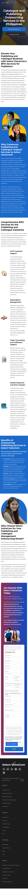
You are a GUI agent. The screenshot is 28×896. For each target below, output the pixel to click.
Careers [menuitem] (4, 830)
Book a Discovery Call (14, 29)
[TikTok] (19, 769)
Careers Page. (13, 650)
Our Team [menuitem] (4, 820)
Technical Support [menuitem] (6, 803)
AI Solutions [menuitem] (5, 806)
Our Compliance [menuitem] (6, 827)
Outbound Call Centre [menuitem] (7, 793)
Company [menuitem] (4, 812)
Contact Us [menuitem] (4, 878)
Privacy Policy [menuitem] (22, 780)
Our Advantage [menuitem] (5, 823)
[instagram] (11, 769)
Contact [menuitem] (4, 860)
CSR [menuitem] (3, 833)
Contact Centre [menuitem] (5, 790)
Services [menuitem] (4, 785)
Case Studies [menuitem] (5, 844)
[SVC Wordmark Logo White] (8, 2)
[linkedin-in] (8, 769)
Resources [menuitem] (5, 840)
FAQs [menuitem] (3, 854)
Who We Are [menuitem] (5, 817)
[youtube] (15, 769)
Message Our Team (14, 34)
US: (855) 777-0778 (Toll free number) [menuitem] (10, 865)
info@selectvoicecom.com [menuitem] (8, 871)
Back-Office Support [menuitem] (7, 796)
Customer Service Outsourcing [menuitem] (9, 799)
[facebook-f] (4, 769)
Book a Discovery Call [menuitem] (7, 881)
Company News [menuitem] (6, 847)
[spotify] (4, 772)
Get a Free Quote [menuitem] (6, 875)
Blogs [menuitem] (3, 851)
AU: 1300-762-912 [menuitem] (6, 868)
